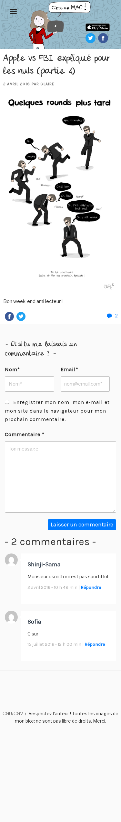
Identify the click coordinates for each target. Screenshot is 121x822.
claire (47, 84)
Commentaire (25, 434)
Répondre (91, 587)
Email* (69, 369)
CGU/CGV (13, 713)
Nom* (12, 369)
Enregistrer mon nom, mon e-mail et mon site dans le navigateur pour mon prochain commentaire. (57, 410)
